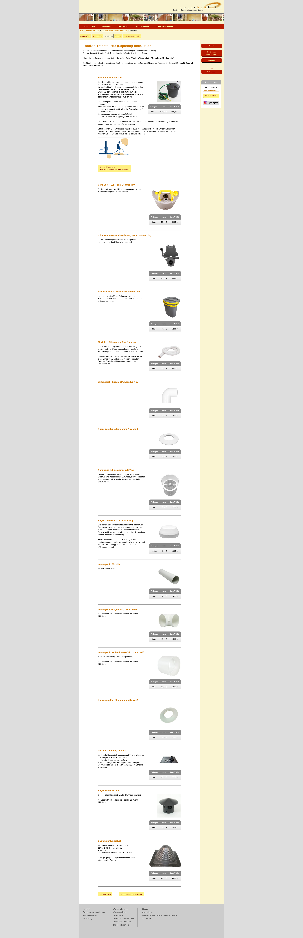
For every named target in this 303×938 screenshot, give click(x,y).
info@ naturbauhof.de (211, 91)
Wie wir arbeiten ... (120, 909)
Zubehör (118, 36)
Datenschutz (146, 912)
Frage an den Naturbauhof (94, 912)
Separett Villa (97, 36)
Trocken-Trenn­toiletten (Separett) (114, 31)
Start (81, 31)
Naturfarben (123, 26)
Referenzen (211, 72)
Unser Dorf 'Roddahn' (122, 922)
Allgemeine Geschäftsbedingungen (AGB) (159, 915)
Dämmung (106, 26)
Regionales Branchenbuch (211, 53)
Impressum (146, 919)
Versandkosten (105, 894)
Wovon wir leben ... (121, 912)
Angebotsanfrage (90, 915)
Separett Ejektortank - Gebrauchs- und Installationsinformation (114, 168)
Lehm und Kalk (89, 26)
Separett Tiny (85, 36)
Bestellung (87, 919)
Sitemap (144, 909)
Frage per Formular (211, 95)
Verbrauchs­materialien (132, 36)
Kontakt (211, 46)
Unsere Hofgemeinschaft (123, 919)
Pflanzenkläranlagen (164, 26)
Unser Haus (118, 915)
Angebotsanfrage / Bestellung (131, 894)
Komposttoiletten (142, 26)
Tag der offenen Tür (121, 925)
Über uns (211, 60)
